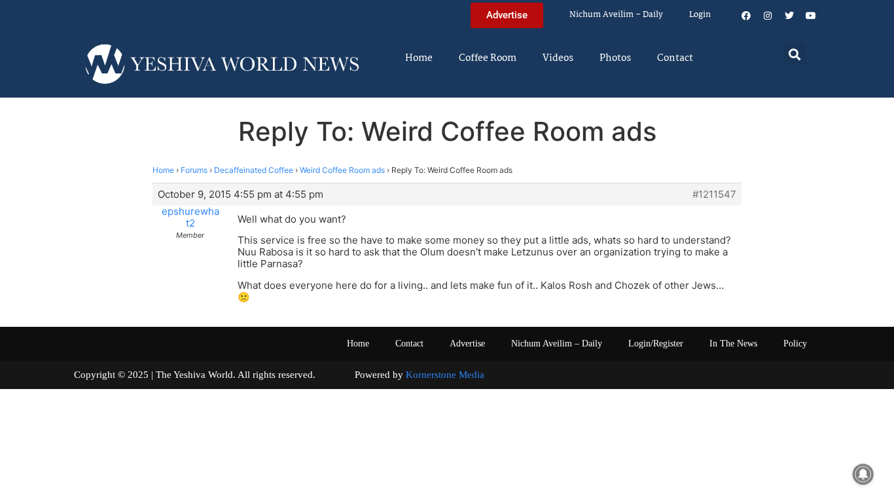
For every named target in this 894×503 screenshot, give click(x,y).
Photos (615, 58)
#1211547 (714, 194)
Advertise (467, 343)
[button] (795, 54)
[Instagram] (768, 16)
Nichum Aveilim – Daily (616, 15)
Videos (558, 58)
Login (700, 15)
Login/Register (655, 343)
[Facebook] (746, 16)
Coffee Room (487, 58)
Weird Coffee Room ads (342, 170)
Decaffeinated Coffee (253, 170)
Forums (194, 170)
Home (419, 58)
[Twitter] (789, 16)
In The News (733, 343)
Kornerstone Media (445, 374)
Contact (675, 58)
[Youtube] (811, 16)
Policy (795, 343)
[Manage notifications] (863, 474)
